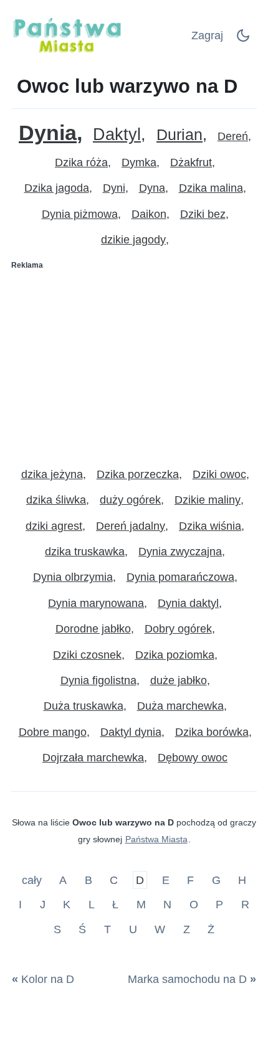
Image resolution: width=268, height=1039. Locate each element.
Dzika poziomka (174, 655)
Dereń (233, 136)
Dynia (48, 133)
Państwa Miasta (156, 839)
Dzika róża (81, 162)
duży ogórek (130, 500)
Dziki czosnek (87, 655)
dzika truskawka (85, 551)
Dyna (152, 188)
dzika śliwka (56, 500)
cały (33, 879)
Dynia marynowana (96, 603)
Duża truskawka (83, 706)
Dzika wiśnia (210, 526)
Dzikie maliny (208, 500)
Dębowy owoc (192, 757)
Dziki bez (203, 214)
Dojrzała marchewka (93, 757)
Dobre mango (53, 732)
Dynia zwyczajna (180, 551)
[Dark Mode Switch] (243, 39)
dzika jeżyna (52, 474)
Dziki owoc (219, 474)
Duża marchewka (180, 706)
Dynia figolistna (98, 680)
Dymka (139, 162)
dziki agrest (54, 526)
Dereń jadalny (130, 526)
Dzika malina (211, 188)
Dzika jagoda (56, 188)
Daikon (149, 214)
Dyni (114, 188)
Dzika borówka (212, 732)
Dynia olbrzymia (73, 577)
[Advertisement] (134, 363)
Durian (179, 135)
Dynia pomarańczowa (180, 577)
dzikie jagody (133, 239)
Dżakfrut (191, 162)
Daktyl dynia (130, 732)
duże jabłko (178, 680)
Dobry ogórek (178, 629)
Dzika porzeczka (138, 474)
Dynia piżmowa (80, 214)
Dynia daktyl (188, 603)
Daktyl (117, 135)
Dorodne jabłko (93, 629)
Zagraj (207, 35)
